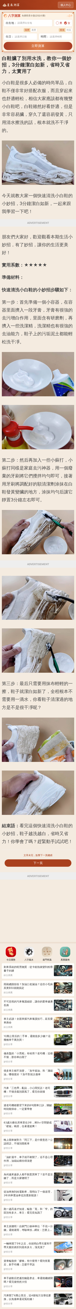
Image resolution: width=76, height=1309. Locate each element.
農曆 (34, 30)
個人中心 (66, 4)
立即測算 (38, 46)
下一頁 (38, 863)
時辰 (69, 30)
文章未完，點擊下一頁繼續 (38, 855)
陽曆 (27, 30)
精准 (62, 30)
